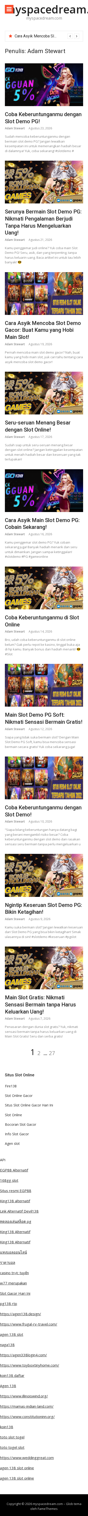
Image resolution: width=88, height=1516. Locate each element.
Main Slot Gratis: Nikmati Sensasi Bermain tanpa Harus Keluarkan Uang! (40, 1004)
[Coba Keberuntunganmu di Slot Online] (44, 588)
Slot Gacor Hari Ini (15, 1293)
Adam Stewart (15, 128)
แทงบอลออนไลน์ (13, 1252)
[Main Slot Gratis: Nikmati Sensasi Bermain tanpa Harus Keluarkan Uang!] (44, 968)
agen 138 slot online (17, 1467)
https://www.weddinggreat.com (27, 1457)
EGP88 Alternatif (14, 1170)
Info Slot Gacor (17, 1134)
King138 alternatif (15, 1200)
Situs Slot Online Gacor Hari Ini (29, 1105)
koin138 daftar (12, 1375)
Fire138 (11, 1086)
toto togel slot (12, 1447)
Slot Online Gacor (19, 1095)
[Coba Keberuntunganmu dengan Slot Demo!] (44, 778)
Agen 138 (8, 1385)
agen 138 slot (11, 1334)
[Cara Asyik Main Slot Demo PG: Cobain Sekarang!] (44, 490)
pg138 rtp (8, 1303)
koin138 (6, 1426)
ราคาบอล (7, 1262)
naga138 (7, 1344)
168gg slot (9, 1180)
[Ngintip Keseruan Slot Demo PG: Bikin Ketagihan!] (44, 875)
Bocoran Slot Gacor (20, 1124)
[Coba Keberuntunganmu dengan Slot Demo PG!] (44, 84)
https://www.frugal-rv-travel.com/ (28, 1324)
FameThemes (48, 1508)
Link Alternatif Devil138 (19, 1211)
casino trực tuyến (14, 1272)
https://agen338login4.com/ (23, 1354)
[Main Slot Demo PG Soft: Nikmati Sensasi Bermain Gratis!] (44, 685)
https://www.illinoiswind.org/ (24, 1395)
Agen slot (12, 1143)
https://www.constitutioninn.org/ (27, 1416)
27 (52, 1053)
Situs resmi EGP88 (15, 1190)
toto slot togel (12, 1437)
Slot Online (13, 1115)
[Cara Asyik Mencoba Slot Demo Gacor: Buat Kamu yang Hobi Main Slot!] (44, 293)
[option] (47, 36)
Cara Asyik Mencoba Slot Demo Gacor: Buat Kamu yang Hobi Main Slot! (43, 330)
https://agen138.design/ (20, 1313)
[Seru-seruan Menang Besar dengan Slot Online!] (44, 393)
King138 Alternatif (15, 1231)
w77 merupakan (13, 1283)
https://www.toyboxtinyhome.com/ (29, 1365)
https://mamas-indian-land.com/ (27, 1406)
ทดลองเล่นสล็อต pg (15, 1221)
